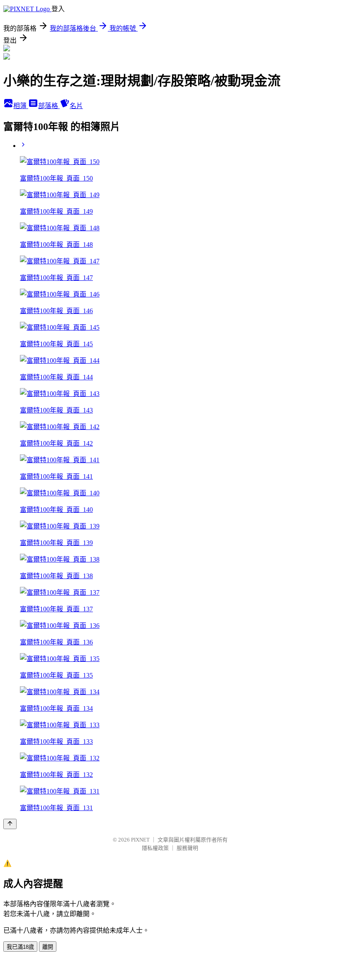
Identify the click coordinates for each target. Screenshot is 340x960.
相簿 (20, 105)
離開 (47, 947)
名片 (76, 105)
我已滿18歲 (20, 947)
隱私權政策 (155, 848)
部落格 (49, 105)
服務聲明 (187, 848)
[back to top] (10, 824)
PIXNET (140, 840)
